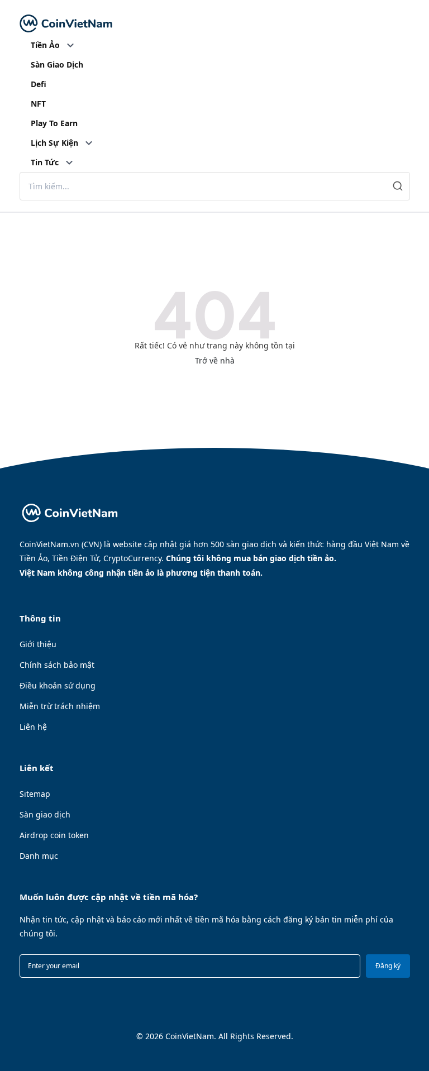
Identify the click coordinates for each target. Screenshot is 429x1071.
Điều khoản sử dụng (58, 685)
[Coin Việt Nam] (66, 23)
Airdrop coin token (54, 835)
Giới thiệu (38, 644)
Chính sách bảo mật (57, 664)
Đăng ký (388, 965)
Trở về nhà (215, 360)
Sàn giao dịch (45, 814)
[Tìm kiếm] (398, 186)
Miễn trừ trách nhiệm (60, 706)
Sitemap (35, 793)
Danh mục (39, 855)
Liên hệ (33, 726)
